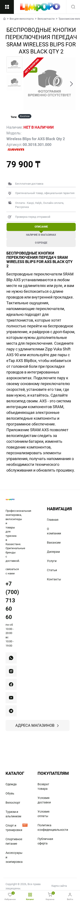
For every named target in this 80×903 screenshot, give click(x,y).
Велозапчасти (46, 18)
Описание (41, 226)
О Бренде (41, 242)
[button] (27, 83)
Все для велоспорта (22, 18)
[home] (4, 18)
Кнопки (25, 116)
